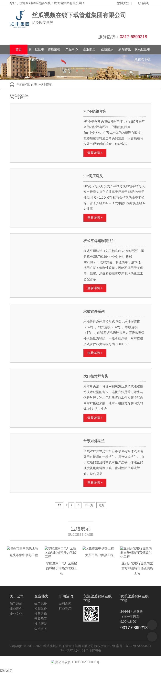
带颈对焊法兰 (94, 441)
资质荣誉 (54, 49)
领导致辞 (16, 603)
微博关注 (123, 3)
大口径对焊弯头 (95, 376)
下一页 (89, 505)
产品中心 (71, 49)
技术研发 (40, 623)
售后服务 (40, 629)
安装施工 (40, 618)
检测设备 (40, 608)
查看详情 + (94, 152)
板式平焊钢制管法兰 (99, 241)
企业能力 (89, 49)
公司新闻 (65, 603)
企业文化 (16, 613)
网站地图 (6, 670)
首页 (19, 49)
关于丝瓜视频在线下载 (36, 51)
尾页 (101, 505)
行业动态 (65, 608)
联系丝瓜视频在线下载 (142, 51)
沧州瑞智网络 (91, 650)
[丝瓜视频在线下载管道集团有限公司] (20, 19)
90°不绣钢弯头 (94, 111)
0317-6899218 (133, 36)
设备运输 (40, 613)
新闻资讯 (124, 49)
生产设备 (40, 603)
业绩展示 (107, 49)
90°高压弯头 (93, 176)
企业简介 (16, 608)
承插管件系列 (94, 311)
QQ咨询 (143, 3)
